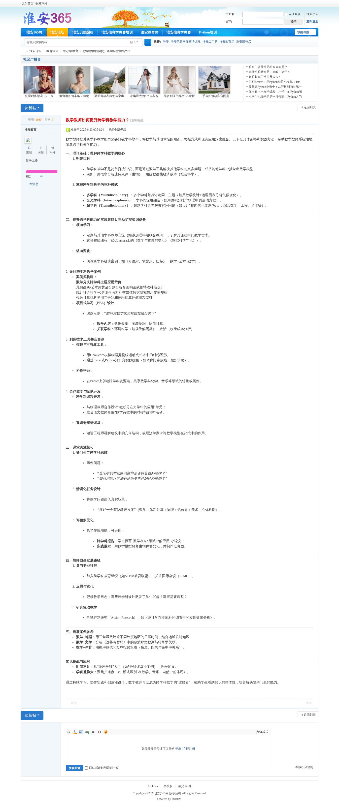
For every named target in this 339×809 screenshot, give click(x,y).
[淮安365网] (47, 17)
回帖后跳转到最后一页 (104, 768)
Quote (93, 731)
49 (52, 148)
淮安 (166, 41)
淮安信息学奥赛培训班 (186, 41)
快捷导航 (303, 32)
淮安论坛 (57, 32)
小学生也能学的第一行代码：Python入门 (275, 96)
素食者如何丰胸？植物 (74, 96)
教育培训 (52, 51)
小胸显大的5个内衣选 (144, 96)
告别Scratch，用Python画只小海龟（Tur (274, 82)
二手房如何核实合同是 (214, 96)
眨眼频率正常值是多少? (264, 77)
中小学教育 (70, 51)
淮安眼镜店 (243, 41)
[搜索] (147, 42)
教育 (107, 576)
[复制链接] (137, 120)
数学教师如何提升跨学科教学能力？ (107, 51)
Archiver (153, 786)
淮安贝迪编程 (82, 32)
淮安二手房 (210, 41)
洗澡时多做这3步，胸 (39, 96)
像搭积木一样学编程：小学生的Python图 (275, 91)
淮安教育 (30, 129)
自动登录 (295, 14)
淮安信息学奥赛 (179, 32)
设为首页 (28, 3)
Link (87, 731)
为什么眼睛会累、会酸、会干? (269, 72)
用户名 (230, 14)
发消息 (33, 184)
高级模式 (262, 732)
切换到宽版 (316, 5)
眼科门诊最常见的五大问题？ (268, 67)
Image (80, 731)
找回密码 (312, 14)
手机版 (168, 786)
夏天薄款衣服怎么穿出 (109, 96)
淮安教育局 (226, 41)
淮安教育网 (149, 32)
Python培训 (208, 32)
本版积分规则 (304, 767)
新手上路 (32, 160)
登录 (178, 748)
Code (99, 731)
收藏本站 (41, 3)
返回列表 (310, 107)
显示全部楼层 (117, 129)
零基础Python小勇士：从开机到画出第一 (275, 87)
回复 (74, 703)
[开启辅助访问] (311, 3)
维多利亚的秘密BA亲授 (179, 96)
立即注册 (312, 21)
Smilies (105, 731)
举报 (309, 703)
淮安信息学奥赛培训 (117, 32)
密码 (229, 21)
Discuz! (176, 799)
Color (74, 731)
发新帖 (30, 108)
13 (29, 148)
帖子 (133, 42)
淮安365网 (34, 32)
